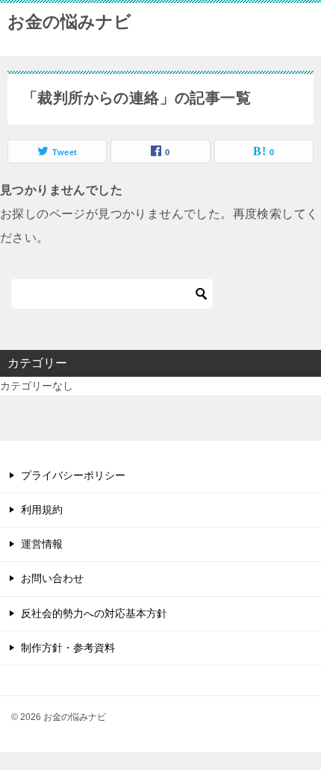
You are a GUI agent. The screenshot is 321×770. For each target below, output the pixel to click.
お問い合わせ (52, 578)
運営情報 (42, 544)
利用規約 (42, 510)
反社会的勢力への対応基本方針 (94, 613)
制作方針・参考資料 (68, 648)
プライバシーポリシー (73, 475)
